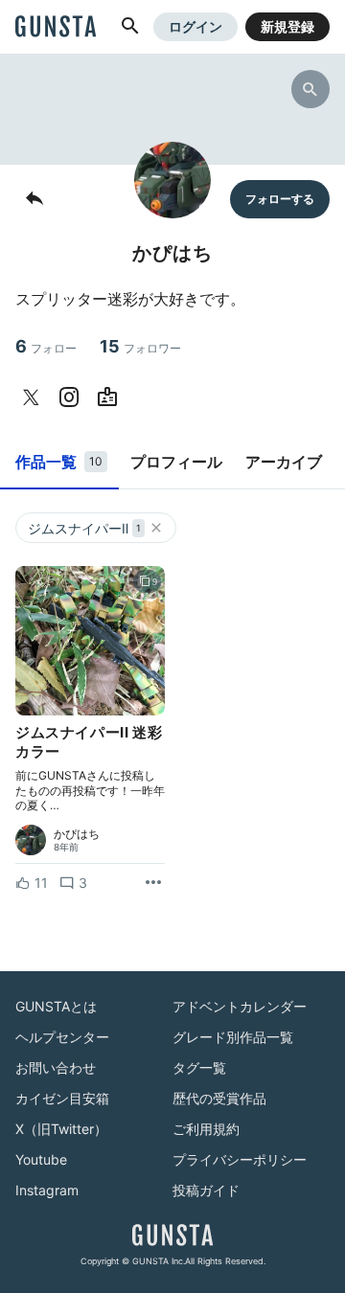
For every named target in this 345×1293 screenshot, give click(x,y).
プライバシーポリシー (239, 1159)
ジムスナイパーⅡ (84, 528)
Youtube (41, 1159)
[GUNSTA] (55, 27)
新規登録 (287, 26)
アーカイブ (283, 461)
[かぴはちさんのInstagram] (73, 397)
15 (140, 346)
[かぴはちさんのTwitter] (34, 397)
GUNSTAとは (56, 1006)
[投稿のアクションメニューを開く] (153, 883)
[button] (130, 26)
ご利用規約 (206, 1129)
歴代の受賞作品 (219, 1098)
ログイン (195, 26)
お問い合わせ (55, 1067)
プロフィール (176, 461)
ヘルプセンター (62, 1037)
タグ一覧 (199, 1067)
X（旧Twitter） (61, 1129)
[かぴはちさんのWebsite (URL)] (111, 397)
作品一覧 (59, 461)
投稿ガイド (206, 1190)
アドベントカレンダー (239, 1006)
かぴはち (77, 834)
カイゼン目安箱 (62, 1098)
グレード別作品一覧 (232, 1037)
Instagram (47, 1190)
